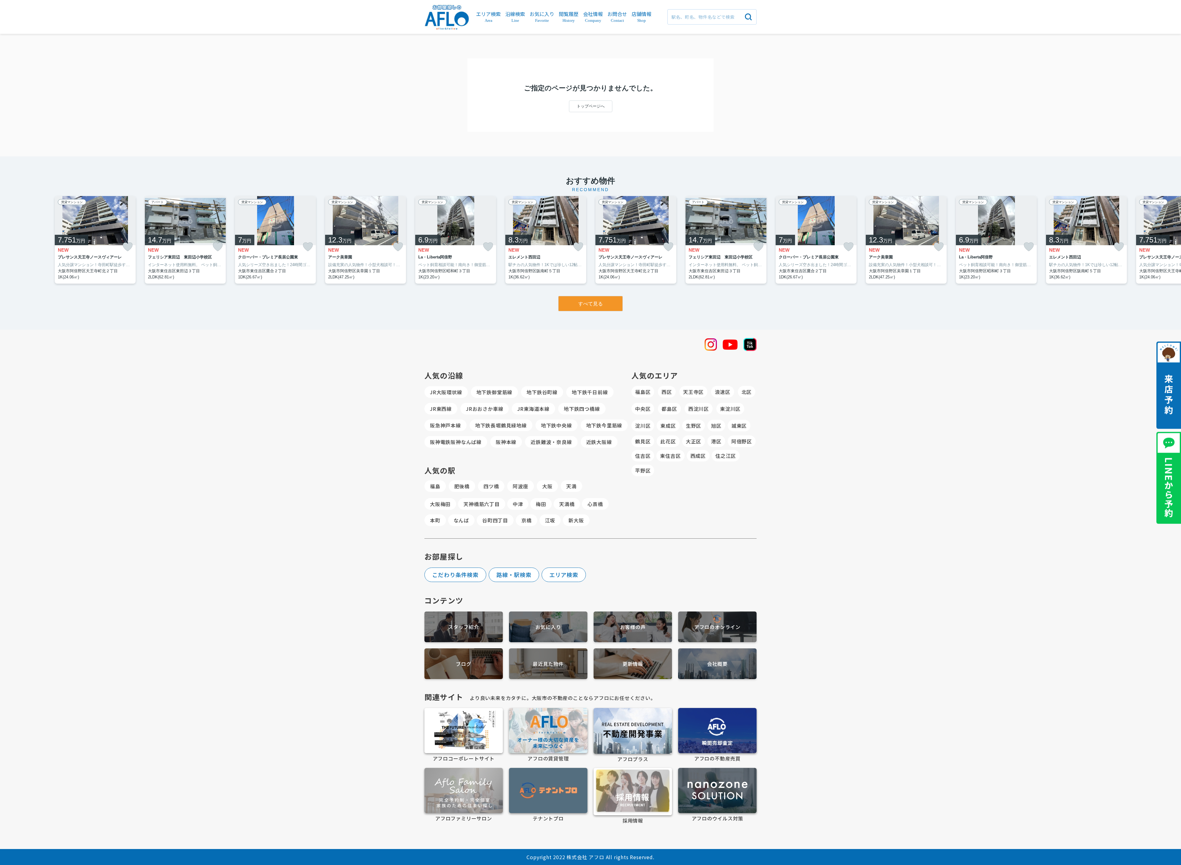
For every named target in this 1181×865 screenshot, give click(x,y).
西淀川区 (698, 408)
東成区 (668, 425)
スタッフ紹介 (463, 627)
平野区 (642, 470)
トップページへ (591, 106)
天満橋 (567, 504)
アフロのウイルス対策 (717, 818)
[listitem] (456, 240)
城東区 (739, 425)
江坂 (550, 520)
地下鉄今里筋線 (604, 425)
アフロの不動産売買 (717, 758)
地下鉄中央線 (556, 425)
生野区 (693, 425)
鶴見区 (642, 441)
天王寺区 (693, 391)
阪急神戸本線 (445, 425)
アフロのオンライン (717, 627)
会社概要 (717, 663)
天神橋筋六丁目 (481, 504)
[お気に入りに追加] (128, 247)
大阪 (547, 486)
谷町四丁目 (495, 520)
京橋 (526, 520)
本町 (435, 520)
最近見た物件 (548, 663)
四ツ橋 (491, 486)
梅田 (541, 504)
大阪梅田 (440, 504)
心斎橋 (595, 504)
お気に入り (548, 627)
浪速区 (722, 391)
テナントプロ (548, 818)
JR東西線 (441, 408)
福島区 (642, 391)
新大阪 (576, 520)
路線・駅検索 (513, 575)
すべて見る (590, 303)
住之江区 (725, 455)
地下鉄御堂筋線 (494, 392)
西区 (667, 391)
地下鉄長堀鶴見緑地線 (501, 425)
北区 (747, 391)
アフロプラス (632, 759)
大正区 (693, 441)
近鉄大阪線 (599, 442)
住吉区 (642, 455)
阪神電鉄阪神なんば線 (456, 442)
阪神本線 (506, 442)
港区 (716, 441)
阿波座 (520, 486)
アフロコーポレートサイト (464, 758)
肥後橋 (462, 486)
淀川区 (642, 425)
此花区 (668, 441)
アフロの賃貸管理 (548, 758)
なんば (461, 520)
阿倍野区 (741, 441)
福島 (435, 486)
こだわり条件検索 (455, 575)
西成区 (698, 455)
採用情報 (632, 820)
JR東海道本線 (533, 408)
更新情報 (632, 663)
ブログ (463, 663)
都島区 (669, 408)
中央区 (642, 408)
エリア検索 (564, 575)
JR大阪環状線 (446, 392)
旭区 (716, 425)
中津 (518, 504)
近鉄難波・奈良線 (551, 442)
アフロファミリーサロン (463, 818)
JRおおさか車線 (484, 408)
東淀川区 (730, 408)
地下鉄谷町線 (542, 392)
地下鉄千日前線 (590, 392)
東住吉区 (670, 455)
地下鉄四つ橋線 (582, 408)
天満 (571, 486)
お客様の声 (633, 627)
